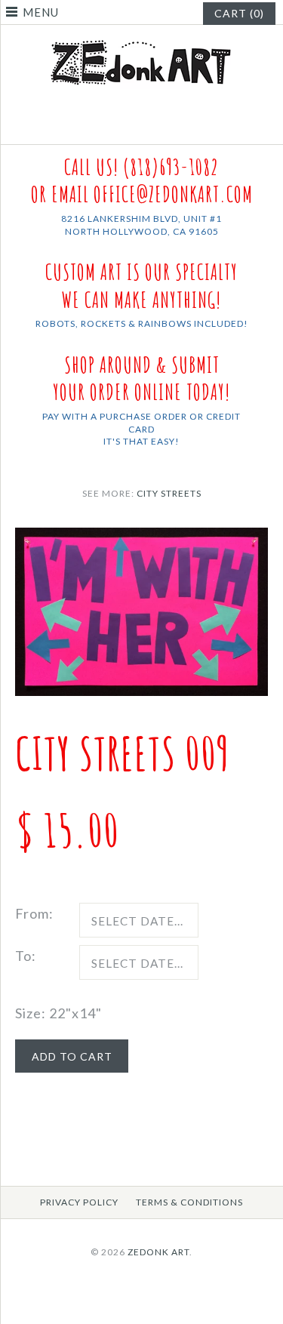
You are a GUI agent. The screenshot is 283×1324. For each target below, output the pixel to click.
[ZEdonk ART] (142, 39)
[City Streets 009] (141, 538)
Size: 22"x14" (58, 1013)
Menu (41, 12)
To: (25, 955)
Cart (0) (239, 13)
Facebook (132, 126)
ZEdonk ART (158, 1252)
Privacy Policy (79, 1202)
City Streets (169, 493)
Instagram (151, 126)
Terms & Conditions (189, 1202)
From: (34, 913)
